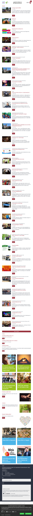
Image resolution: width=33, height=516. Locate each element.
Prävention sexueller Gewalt (6, 391)
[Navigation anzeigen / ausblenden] (31, 1)
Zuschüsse (3, 403)
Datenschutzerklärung (7, 514)
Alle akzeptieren (28, 513)
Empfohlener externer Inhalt (6, 488)
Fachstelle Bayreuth (9, 428)
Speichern (22, 513)
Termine (3, 333)
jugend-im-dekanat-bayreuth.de (10, 474)
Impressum (3, 514)
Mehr (13, 15)
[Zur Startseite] (16, 2)
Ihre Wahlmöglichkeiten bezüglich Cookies (16, 505)
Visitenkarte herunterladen (6, 475)
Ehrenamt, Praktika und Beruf (6, 414)
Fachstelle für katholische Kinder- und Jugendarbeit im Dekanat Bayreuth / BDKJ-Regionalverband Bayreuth (16, 468)
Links (2, 477)
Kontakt (3, 465)
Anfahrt (3, 482)
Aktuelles (3, 6)
